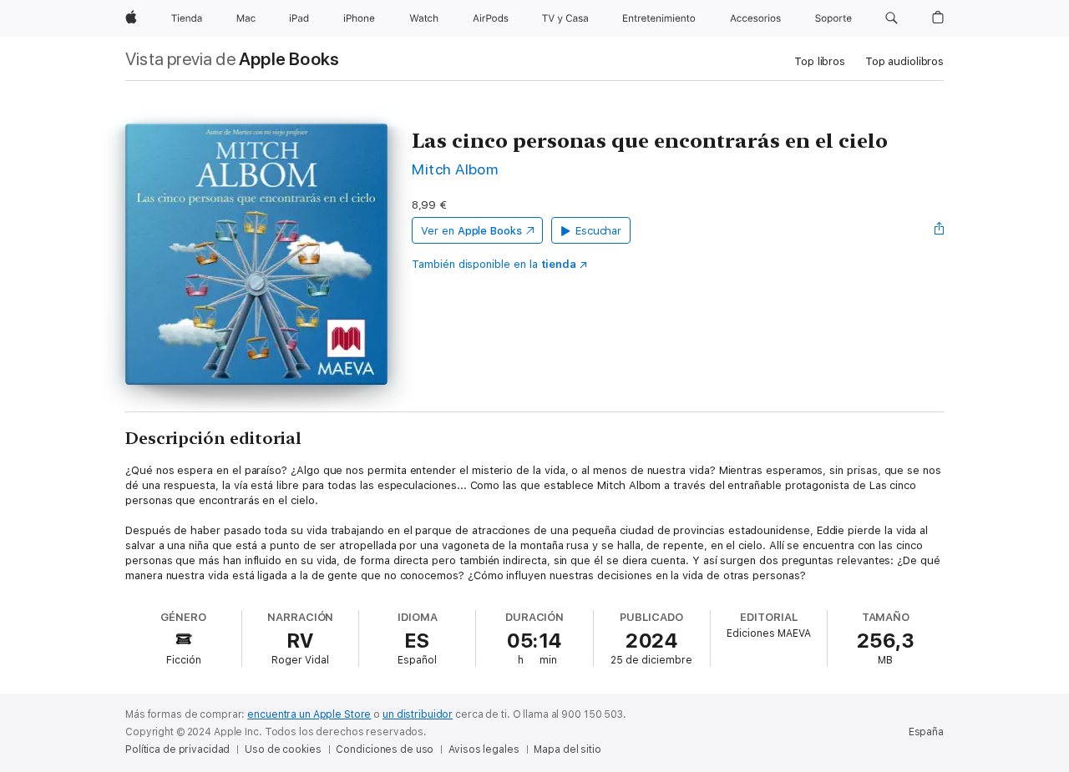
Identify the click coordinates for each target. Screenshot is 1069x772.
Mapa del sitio (567, 749)
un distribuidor (418, 714)
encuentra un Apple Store (309, 714)
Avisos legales (483, 749)
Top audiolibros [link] (904, 61)
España (926, 732)
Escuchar (598, 231)
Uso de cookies (283, 749)
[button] (891, 18)
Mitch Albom (455, 169)
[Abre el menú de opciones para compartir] (939, 230)
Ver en (471, 231)
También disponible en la (494, 264)
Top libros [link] (819, 61)
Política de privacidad (177, 749)
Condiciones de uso (384, 749)
